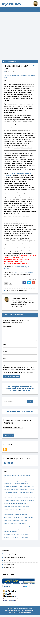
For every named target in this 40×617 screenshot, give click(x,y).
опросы (20, 509)
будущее (6, 481)
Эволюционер (8, 537)
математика (24, 500)
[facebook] (5, 463)
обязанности (10, 290)
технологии (7, 531)
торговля (14, 531)
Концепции (7, 567)
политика (17, 517)
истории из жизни (26, 495)
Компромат (7, 564)
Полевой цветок (8, 517)
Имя (5, 344)
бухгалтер (13, 481)
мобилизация (8, 503)
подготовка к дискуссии (21, 514)
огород (15, 509)
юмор (26, 537)
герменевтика (25, 483)
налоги (15, 503)
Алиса (9, 475)
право (10, 520)
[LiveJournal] (12, 463)
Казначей (14, 497)
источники (7, 497)
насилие (20, 503)
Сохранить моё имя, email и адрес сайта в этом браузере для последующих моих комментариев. (19, 368)
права (5, 520)
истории (17, 495)
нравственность (9, 506)
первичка (27, 512)
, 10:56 (11, 71)
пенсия (21, 512)
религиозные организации (12, 526)
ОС (24, 509)
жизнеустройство (24, 489)
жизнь (32, 489)
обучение (26, 506)
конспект (6, 500)
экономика (16, 537)
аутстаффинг (26, 475)
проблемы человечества (11, 523)
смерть (12, 529)
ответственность (9, 512)
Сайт (4, 358)
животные (14, 489)
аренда (14, 475)
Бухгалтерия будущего (12, 61)
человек (24, 290)
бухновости (20, 481)
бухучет (27, 481)
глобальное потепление (11, 486)
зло (5, 495)
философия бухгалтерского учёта (14, 534)
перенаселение (8, 514)
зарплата (26, 492)
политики (24, 517)
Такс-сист (31, 529)
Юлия (22, 537)
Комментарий (7, 326)
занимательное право (10, 492)
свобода (27, 526)
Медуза (31, 500)
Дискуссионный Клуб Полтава (13, 557)
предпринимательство (20, 520)
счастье (25, 529)
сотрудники (18, 290)
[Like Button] (6, 283)
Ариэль (19, 475)
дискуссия (27, 486)
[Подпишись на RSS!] (5, 449)
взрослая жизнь (9, 483)
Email (5, 351)
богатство (28, 478)
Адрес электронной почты (13, 427)
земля (31, 492)
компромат (32, 497)
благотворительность (17, 478)
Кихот (26, 497)
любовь (18, 500)
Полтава (30, 517)
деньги (21, 486)
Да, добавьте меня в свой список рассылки (19, 372)
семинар (6, 529)
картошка (20, 497)
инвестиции (10, 495)
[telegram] (8, 463)
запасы (20, 492)
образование (18, 506)
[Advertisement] (20, 35)
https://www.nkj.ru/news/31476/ (24, 272)
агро (5, 475)
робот (22, 526)
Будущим (11, 4)
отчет (16, 512)
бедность (7, 478)
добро (33, 486)
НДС (25, 503)
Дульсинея (7, 489)
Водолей (17, 483)
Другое (6, 561)
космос (12, 500)
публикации (23, 523)
